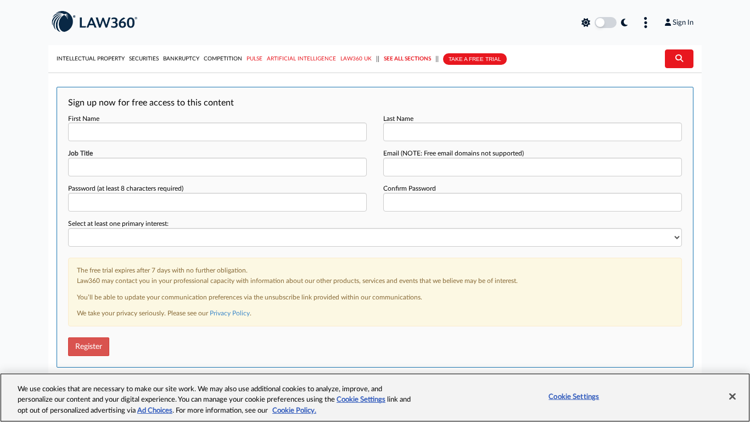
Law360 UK (356, 59)
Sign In (683, 22)
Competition (223, 59)
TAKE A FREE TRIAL (475, 59)
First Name (83, 118)
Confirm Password (409, 188)
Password (125, 188)
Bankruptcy (181, 59)
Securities (144, 59)
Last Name (398, 118)
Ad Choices (154, 410)
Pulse (254, 59)
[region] (375, 397)
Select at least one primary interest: (118, 223)
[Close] (732, 396)
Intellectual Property (91, 59)
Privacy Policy (230, 313)
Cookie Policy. (294, 410)
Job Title (80, 153)
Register (88, 347)
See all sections (407, 59)
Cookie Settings (361, 400)
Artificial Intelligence (301, 59)
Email (453, 153)
